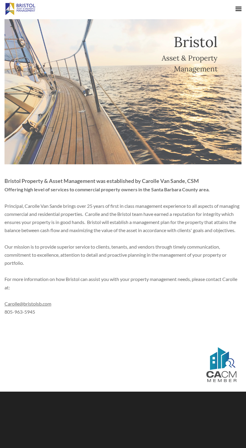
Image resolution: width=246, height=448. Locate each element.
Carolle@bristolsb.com (27, 303)
